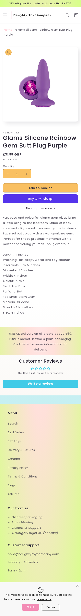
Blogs (12, 485)
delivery (40, 349)
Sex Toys (14, 441)
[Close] (77, 586)
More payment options (40, 208)
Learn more (44, 599)
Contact (14, 459)
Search (13, 424)
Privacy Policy (18, 468)
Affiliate (13, 494)
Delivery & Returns (21, 450)
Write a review (40, 383)
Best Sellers (16, 432)
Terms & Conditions (22, 476)
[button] (5, 15)
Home (8, 30)
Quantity (8, 166)
